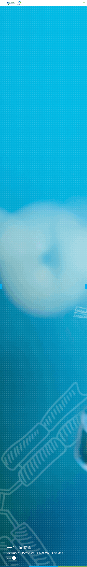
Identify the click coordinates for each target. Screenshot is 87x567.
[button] (14, 566)
